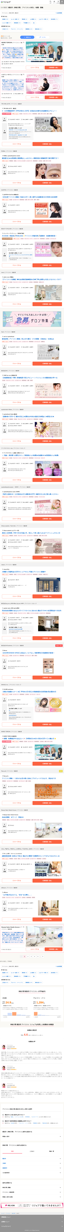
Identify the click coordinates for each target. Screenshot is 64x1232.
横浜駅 (5, 19)
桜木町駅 (54, 19)
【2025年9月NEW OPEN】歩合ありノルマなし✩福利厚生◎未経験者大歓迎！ (28, 653)
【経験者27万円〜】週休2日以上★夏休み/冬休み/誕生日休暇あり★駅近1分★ (28, 416)
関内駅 (24, 19)
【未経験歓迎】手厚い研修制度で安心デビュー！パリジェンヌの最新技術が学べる (30, 378)
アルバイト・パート (17, 29)
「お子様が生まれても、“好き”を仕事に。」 (17, 895)
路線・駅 (51, 1151)
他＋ (34, 22)
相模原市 (4, 1168)
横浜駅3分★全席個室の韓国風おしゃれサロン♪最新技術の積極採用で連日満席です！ (30, 158)
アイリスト (8, 1213)
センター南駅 (6, 22)
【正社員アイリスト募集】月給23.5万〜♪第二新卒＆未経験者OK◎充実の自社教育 (29, 197)
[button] (32, 121)
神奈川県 (13, 1213)
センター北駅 (15, 19)
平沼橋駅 (27, 22)
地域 (12, 1151)
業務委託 (29, 29)
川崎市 (4, 1163)
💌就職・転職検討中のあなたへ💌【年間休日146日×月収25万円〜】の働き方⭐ (29, 738)
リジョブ (2, 1213)
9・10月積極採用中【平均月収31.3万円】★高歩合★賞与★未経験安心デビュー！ (29, 111)
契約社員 (38, 29)
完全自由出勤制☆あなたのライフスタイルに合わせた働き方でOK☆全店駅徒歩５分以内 (31, 610)
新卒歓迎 (28, 1116)
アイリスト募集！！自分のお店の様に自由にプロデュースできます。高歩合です (29, 778)
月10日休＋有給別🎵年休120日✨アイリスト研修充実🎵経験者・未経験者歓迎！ (29, 236)
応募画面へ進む (53, 67)
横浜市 (4, 1158)
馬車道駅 (17, 22)
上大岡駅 (33, 19)
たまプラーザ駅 (43, 19)
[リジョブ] (6, 2)
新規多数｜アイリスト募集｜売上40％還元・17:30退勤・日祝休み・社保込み (28, 339)
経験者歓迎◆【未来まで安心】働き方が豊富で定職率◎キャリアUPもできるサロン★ (31, 856)
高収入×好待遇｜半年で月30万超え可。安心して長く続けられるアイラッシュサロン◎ (31, 533)
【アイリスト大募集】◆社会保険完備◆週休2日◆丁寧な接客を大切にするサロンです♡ (31, 279)
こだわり (32, 1151)
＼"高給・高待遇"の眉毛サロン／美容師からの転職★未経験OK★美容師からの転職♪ (30, 455)
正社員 (5, 29)
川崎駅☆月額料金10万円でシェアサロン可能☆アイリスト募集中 (24, 572)
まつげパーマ (35, 1116)
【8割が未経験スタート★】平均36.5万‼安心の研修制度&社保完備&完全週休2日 (29, 692)
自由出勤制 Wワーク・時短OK (13, 817)
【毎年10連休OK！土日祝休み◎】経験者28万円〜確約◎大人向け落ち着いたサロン (30, 494)
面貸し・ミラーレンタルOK (17, 1116)
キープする (35, 67)
